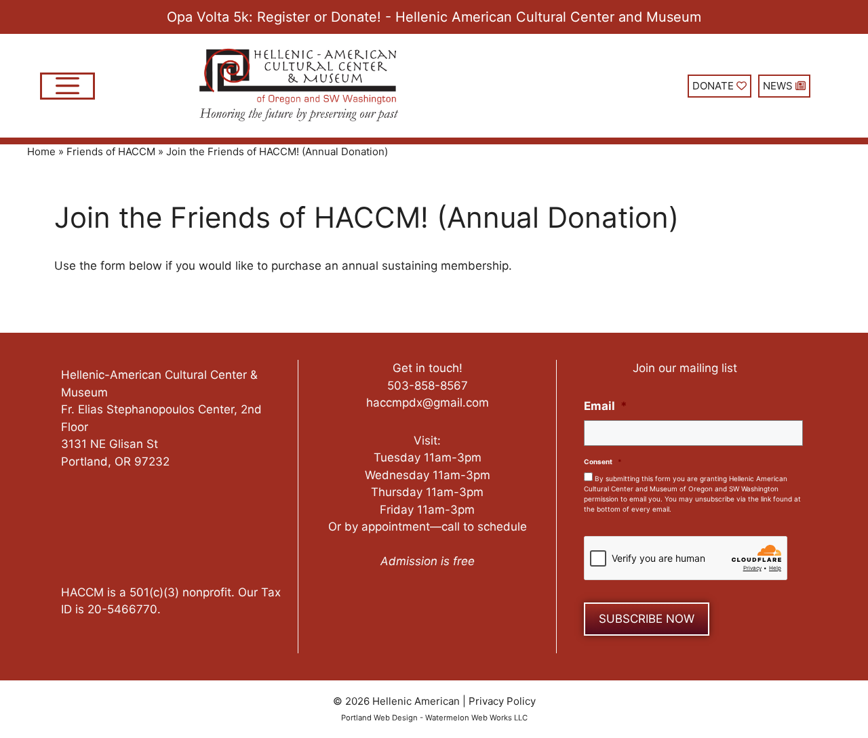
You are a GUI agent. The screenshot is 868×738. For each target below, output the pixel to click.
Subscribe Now (646, 619)
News (779, 85)
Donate (714, 85)
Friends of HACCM (110, 151)
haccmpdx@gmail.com (427, 402)
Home (41, 151)
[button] (67, 86)
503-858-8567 (427, 385)
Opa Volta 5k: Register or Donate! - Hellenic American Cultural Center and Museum (434, 17)
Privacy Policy (502, 701)
